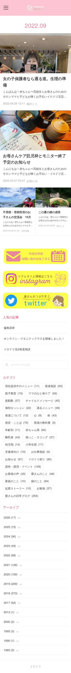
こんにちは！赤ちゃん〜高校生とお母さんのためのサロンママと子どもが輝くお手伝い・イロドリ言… (34, 171)
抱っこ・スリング (40, 437)
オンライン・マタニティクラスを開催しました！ (34, 338)
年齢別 (12, 430)
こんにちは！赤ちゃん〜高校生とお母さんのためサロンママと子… (18, 224)
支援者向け (15, 452)
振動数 (12, 400)
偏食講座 (9, 328)
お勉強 (44, 488)
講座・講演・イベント (23, 466)
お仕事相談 (40, 452)
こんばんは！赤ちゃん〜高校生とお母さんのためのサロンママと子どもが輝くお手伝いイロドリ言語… (34, 94)
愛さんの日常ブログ (21, 496)
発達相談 (54, 386)
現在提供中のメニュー (22, 386)
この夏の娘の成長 (49, 212)
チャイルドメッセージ (43, 400)
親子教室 (14, 393)
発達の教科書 (45, 422)
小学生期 (25, 230)
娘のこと (32, 104)
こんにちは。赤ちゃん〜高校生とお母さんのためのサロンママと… (53, 218)
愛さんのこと (42, 474)
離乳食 (12, 437)
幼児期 (12, 444)
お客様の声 (15, 474)
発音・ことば (16, 422)
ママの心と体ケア (42, 393)
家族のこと (15, 481)
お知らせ (32, 181)
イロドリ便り (40, 459)
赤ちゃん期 (36, 430)
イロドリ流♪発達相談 (17, 349)
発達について (16, 415)
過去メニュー (48, 408)
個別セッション (18, 408)
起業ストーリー (18, 488)
